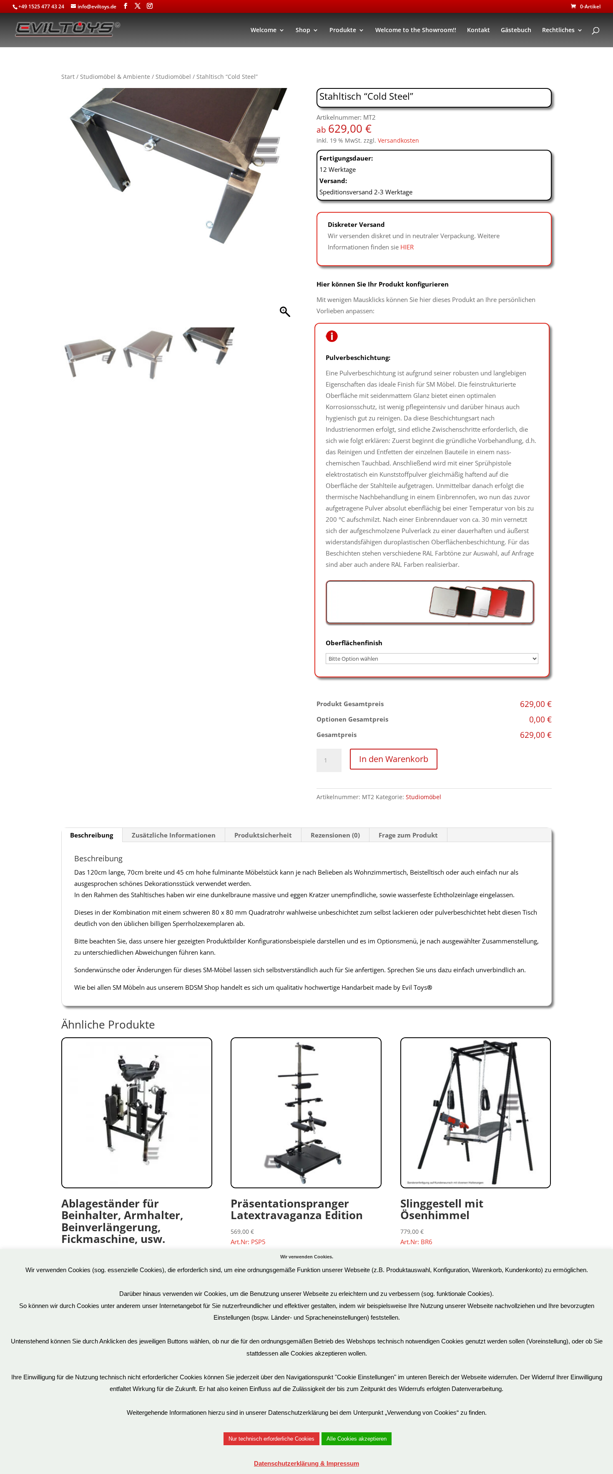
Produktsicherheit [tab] (263, 835)
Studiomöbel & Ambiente (115, 76)
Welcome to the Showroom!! (415, 30)
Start (68, 76)
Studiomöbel (173, 76)
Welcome (263, 30)
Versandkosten (398, 140)
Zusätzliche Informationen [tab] (174, 835)
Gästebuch (516, 30)
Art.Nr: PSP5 (297, 1221)
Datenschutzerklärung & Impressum (306, 1463)
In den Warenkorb (393, 759)
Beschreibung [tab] (91, 835)
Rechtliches (558, 30)
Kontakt (478, 30)
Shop (303, 30)
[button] (286, 209)
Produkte (342, 30)
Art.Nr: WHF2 (122, 1233)
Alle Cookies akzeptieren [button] (357, 1439)
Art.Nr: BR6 (441, 1221)
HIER (407, 247)
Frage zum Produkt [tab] (408, 835)
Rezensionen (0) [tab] (335, 835)
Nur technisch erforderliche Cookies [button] (271, 1439)
